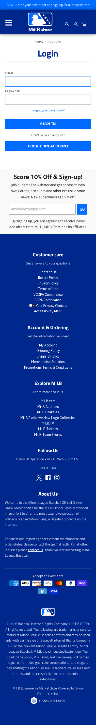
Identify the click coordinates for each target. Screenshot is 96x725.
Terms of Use (48, 289)
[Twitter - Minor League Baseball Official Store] (39, 478)
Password (12, 91)
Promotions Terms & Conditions (48, 367)
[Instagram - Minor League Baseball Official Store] (57, 478)
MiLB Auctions (48, 406)
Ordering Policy (48, 350)
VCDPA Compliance (48, 294)
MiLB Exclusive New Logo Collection (48, 418)
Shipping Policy (48, 356)
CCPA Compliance (48, 300)
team (54, 544)
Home (38, 41)
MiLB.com (48, 401)
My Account (48, 345)
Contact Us (48, 272)
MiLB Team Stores (48, 434)
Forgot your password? (48, 110)
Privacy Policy (48, 283)
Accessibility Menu (48, 311)
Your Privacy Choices (51, 305)
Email (9, 73)
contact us (35, 549)
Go (82, 209)
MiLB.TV (48, 423)
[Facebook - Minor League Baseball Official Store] (48, 478)
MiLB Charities (48, 412)
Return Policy (48, 278)
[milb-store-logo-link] (48, 616)
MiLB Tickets (48, 429)
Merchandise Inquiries (48, 362)
